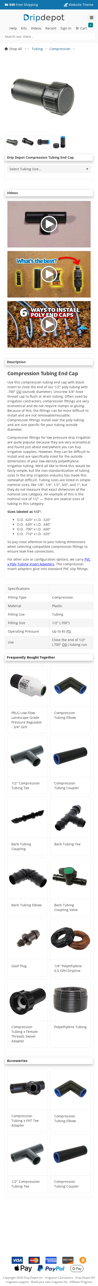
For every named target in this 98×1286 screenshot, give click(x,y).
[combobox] (49, 36)
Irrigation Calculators (59, 1278)
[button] (21, 4)
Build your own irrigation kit (49, 1282)
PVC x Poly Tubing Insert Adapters (48, 561)
